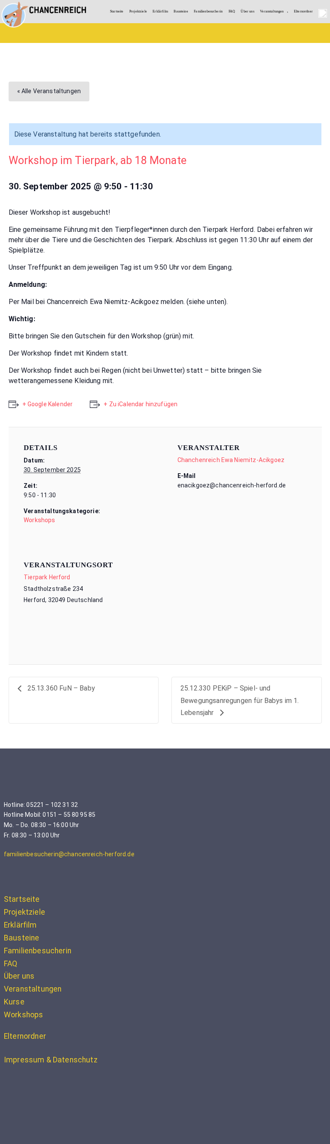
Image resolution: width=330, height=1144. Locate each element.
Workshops (39, 520)
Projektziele (138, 11)
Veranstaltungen (272, 11)
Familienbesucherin (208, 11)
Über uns (247, 11)
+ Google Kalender (47, 404)
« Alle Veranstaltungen (49, 91)
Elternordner (303, 11)
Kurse (14, 1002)
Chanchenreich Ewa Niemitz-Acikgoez (230, 459)
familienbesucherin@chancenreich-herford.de (69, 854)
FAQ (232, 11)
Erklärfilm (160, 11)
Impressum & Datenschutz (51, 1060)
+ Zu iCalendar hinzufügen (140, 404)
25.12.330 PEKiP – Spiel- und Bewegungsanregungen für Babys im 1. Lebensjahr (239, 700)
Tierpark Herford (47, 577)
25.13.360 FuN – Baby (60, 688)
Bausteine (181, 11)
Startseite (117, 11)
